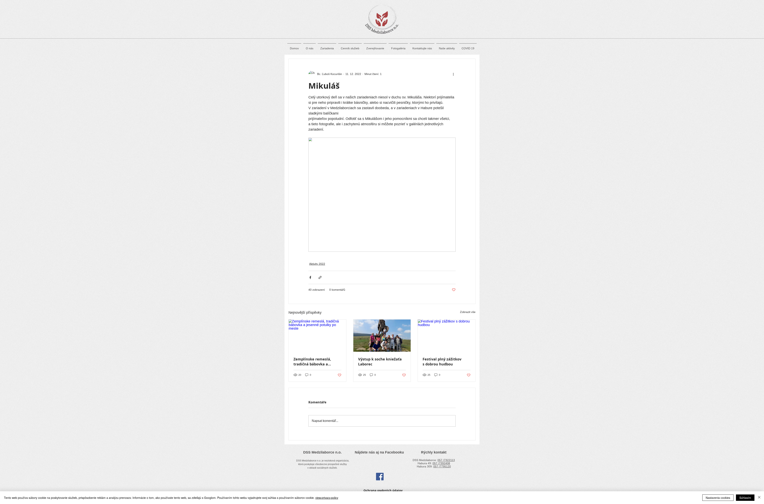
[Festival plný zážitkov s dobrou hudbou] (446, 335)
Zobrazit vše (468, 312)
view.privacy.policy (326, 498)
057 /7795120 (442, 466)
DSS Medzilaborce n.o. (322, 452)
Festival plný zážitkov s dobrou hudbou (442, 362)
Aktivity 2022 (317, 263)
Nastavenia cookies (718, 498)
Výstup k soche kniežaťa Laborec (380, 362)
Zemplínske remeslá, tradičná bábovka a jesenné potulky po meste (316, 362)
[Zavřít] (759, 497)
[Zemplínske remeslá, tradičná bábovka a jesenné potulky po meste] (317, 335)
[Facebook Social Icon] (380, 476)
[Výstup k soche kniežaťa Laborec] (382, 335)
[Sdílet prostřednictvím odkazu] (320, 277)
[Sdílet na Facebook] (310, 277)
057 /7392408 (441, 463)
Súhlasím (745, 498)
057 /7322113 (446, 460)
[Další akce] (453, 74)
